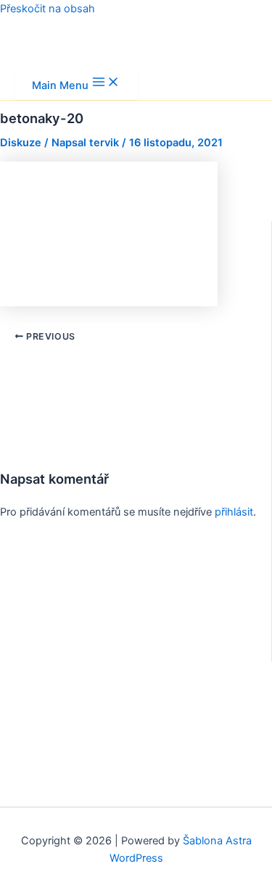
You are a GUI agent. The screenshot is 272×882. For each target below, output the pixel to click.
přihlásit (234, 511)
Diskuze (20, 142)
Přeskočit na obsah (47, 8)
